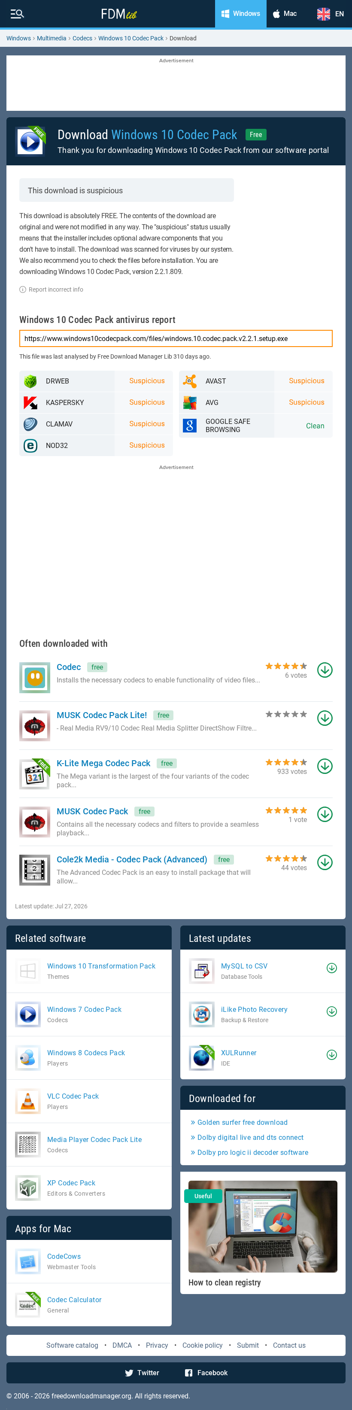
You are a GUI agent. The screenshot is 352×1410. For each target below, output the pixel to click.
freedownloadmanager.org (91, 1396)
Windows (18, 38)
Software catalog (72, 1345)
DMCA (122, 1345)
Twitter (148, 1373)
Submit (248, 1345)
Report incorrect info (56, 289)
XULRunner (239, 1053)
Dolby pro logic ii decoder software (252, 1152)
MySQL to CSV (244, 966)
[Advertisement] (176, 83)
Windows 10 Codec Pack (131, 38)
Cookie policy (202, 1345)
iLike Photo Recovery (254, 1009)
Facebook (212, 1373)
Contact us (289, 1345)
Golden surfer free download (242, 1122)
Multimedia (52, 38)
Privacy (157, 1345)
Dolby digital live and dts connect (250, 1137)
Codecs (82, 38)
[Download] (332, 968)
